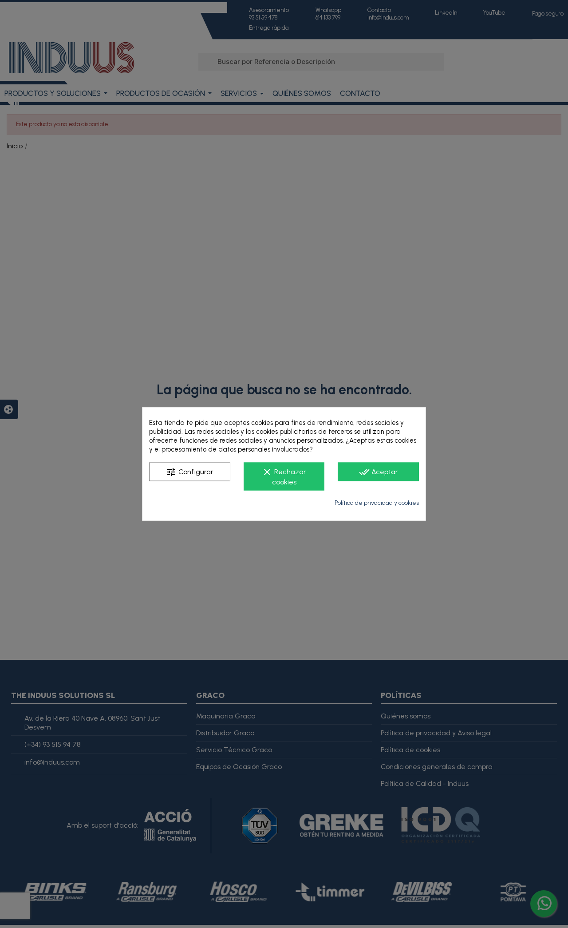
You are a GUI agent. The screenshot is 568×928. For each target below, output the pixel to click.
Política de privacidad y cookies (377, 503)
